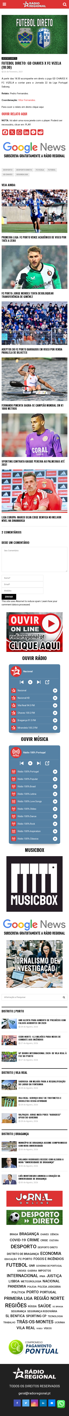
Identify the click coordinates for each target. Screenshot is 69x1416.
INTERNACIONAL (22, 1275)
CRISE (44, 1240)
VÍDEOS (48, 1328)
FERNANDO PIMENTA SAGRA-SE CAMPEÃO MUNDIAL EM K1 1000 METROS (32, 407)
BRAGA (14, 1234)
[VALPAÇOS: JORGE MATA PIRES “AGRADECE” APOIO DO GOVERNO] (9, 1118)
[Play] (30, 682)
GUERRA (32, 1270)
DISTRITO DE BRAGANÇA (23, 1254)
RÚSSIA (32, 1306)
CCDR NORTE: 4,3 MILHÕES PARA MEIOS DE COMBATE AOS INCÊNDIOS (39, 1038)
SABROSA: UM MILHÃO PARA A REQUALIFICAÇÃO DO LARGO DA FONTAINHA (41, 1083)
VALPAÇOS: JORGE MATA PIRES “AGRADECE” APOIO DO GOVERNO (39, 1116)
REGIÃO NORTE (49, 1298)
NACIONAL (51, 1281)
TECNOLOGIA (55, 1316)
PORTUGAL (48, 1292)
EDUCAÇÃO (10, 1259)
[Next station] (21, 682)
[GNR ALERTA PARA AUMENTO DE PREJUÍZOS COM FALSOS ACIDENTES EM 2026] (9, 1024)
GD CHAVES (7, 174)
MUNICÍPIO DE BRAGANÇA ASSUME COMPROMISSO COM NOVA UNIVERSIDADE (42, 1144)
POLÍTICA (18, 1292)
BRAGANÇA (29, 1234)
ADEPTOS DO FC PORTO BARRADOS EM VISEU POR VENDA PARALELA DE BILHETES (32, 351)
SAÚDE (44, 1305)
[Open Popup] (47, 682)
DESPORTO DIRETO (9, 58)
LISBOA (14, 1281)
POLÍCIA (31, 1286)
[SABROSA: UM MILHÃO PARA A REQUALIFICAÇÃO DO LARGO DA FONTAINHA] (9, 1085)
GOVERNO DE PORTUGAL (49, 1266)
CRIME (33, 1240)
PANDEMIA (17, 1286)
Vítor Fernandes (26, 100)
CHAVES (44, 1234)
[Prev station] (38, 682)
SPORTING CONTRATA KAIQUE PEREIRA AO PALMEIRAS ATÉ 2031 (33, 463)
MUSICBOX (34, 850)
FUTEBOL (51, 170)
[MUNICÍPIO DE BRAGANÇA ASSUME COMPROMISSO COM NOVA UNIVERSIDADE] (9, 1146)
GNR (32, 1265)
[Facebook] (17, 1402)
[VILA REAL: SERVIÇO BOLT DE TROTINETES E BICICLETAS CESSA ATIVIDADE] (9, 1101)
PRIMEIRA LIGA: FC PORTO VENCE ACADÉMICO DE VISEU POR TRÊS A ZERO (34, 239)
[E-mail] (51, 1402)
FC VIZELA (40, 170)
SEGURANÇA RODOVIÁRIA (42, 1311)
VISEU (39, 1328)
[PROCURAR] (63, 997)
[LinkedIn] (43, 1402)
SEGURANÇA (18, 1311)
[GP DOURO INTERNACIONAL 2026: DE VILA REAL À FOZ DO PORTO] (9, 1057)
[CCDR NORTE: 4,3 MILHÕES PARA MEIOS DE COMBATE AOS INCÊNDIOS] (9, 1040)
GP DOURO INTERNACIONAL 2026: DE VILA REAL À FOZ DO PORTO (42, 1054)
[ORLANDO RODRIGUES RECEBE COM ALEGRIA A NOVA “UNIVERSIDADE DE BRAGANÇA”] (9, 1163)
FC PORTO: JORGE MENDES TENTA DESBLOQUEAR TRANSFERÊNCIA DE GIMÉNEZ (28, 295)
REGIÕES (16, 1305)
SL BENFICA (15, 1316)
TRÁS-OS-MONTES (35, 1321)
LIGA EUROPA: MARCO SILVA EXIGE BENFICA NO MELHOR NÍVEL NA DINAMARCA (31, 519)
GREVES (21, 1270)
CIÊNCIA (54, 1234)
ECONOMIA (50, 1253)
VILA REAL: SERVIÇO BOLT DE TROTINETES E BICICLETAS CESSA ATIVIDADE (39, 1099)
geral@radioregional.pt (34, 1393)
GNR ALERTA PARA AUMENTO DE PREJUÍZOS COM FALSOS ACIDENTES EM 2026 (42, 1021)
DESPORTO (7, 170)
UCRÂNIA (60, 1322)
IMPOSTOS (44, 1270)
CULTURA (54, 1240)
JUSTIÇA (54, 1276)
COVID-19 (18, 1240)
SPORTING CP (36, 1316)
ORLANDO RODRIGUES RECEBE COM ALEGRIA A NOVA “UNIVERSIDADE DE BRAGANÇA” (41, 1161)
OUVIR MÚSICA (34, 739)
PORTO (32, 1292)
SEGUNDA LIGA (22, 174)
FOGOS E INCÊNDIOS (49, 1259)
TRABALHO (9, 1322)
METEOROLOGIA (31, 1281)
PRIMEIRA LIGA (18, 1298)
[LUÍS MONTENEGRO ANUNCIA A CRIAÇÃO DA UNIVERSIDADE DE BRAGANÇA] (9, 1179)
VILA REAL (26, 1328)
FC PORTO (25, 1259)
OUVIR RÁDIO (34, 658)
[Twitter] (25, 1402)
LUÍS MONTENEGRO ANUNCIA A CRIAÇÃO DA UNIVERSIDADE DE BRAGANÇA (39, 1177)
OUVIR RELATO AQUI (14, 113)
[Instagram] (34, 1402)
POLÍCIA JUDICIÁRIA (49, 1286)
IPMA (42, 1276)
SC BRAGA (57, 1306)
